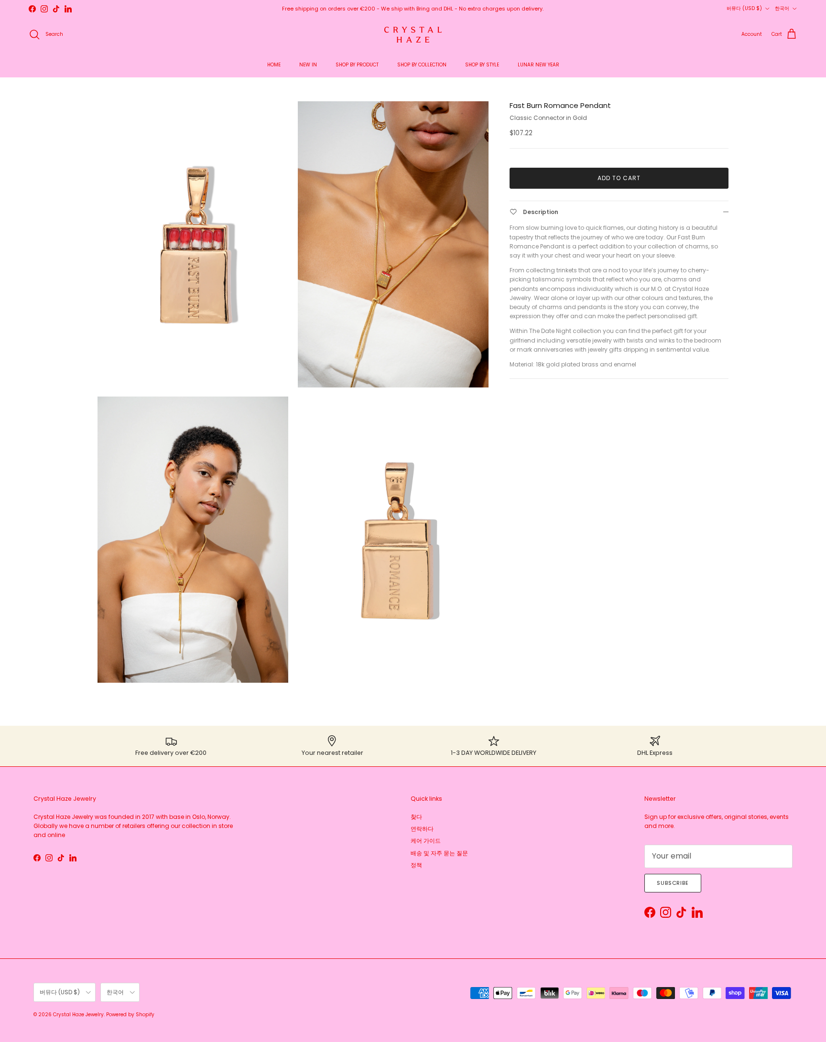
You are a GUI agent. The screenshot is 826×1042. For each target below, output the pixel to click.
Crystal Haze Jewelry (78, 1014)
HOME (274, 64)
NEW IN (308, 64)
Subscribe (673, 883)
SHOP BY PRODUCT (357, 64)
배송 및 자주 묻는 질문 (439, 853)
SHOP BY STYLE (482, 64)
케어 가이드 (426, 841)
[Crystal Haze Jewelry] (413, 35)
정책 (416, 865)
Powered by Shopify (130, 1014)
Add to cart (619, 178)
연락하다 (422, 829)
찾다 (416, 817)
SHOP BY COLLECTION (421, 64)
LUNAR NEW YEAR (538, 64)
